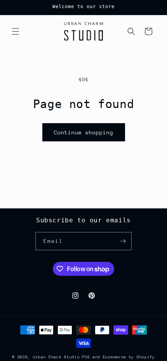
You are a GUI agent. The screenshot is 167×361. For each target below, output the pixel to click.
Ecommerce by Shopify (129, 357)
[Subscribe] (122, 241)
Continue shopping (83, 132)
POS (86, 357)
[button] (15, 31)
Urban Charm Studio (56, 357)
